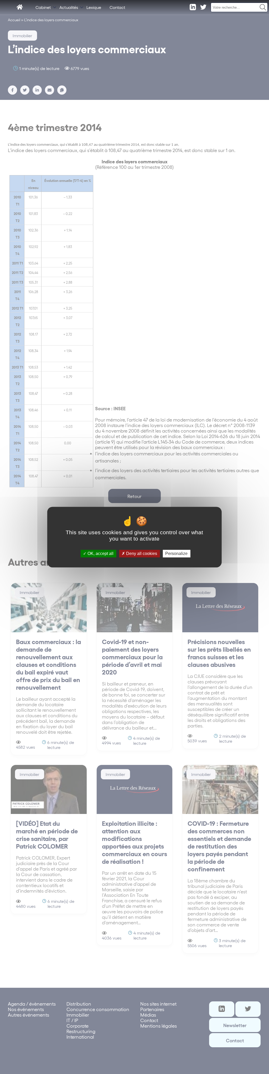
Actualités (68, 7)
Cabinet (43, 7)
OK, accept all (99, 553)
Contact (117, 7)
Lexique (93, 7)
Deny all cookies (141, 553)
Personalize (176, 553)
